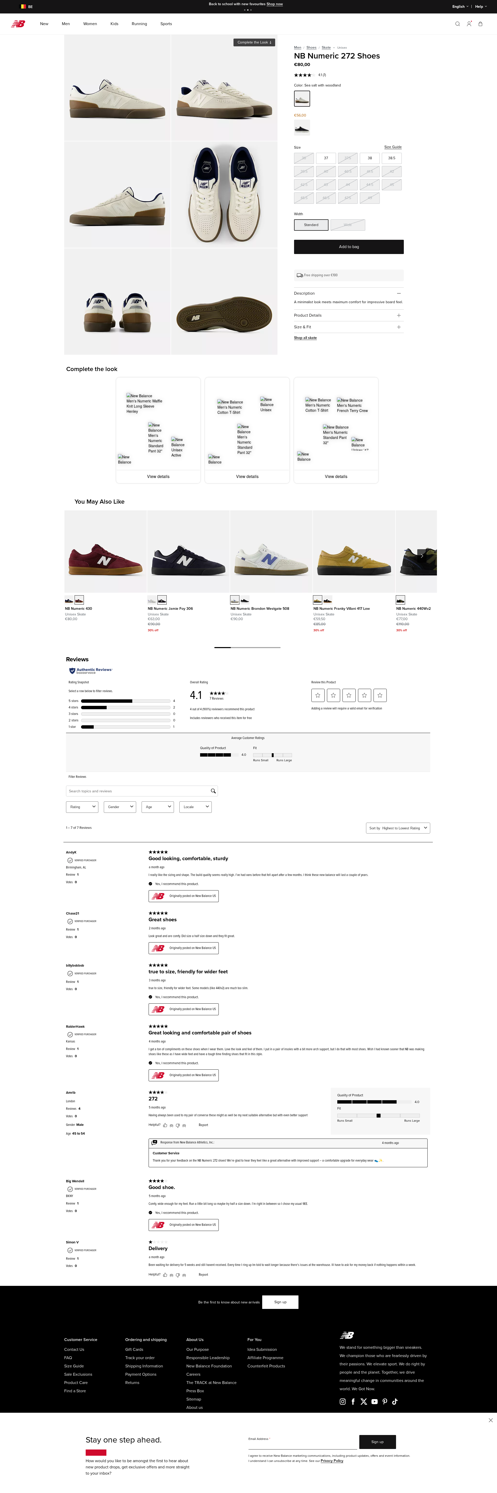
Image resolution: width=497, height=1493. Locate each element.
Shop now (275, 4)
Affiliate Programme (265, 1357)
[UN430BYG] (79, 600)
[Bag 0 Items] (480, 23)
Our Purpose (197, 1349)
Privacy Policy (332, 1461)
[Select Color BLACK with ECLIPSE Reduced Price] (302, 128)
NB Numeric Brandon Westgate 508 (260, 608)
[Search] (458, 24)
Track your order (140, 1357)
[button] (469, 24)
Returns (132, 1382)
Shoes (311, 47)
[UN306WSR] (152, 600)
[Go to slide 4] (272, 648)
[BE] (19, 6)
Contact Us (74, 1349)
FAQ (68, 1357)
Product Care (76, 1382)
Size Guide (393, 147)
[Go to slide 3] (251, 10)
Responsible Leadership (208, 1357)
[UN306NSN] (162, 600)
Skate (326, 47)
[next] (422, 556)
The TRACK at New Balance (211, 1382)
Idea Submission (262, 1349)
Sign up (280, 1302)
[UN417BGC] (328, 600)
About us (194, 1407)
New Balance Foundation (209, 1366)
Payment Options (140, 1374)
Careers (193, 1374)
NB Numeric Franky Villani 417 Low (341, 608)
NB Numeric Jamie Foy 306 (170, 608)
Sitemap (193, 1399)
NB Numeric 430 (78, 608)
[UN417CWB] (317, 600)
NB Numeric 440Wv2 (413, 608)
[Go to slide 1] (245, 10)
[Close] (491, 1420)
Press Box (195, 1391)
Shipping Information (144, 1366)
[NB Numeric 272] (117, 87)
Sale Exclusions (78, 1374)
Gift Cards (134, 1349)
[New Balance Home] (20, 23)
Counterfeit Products (266, 1366)
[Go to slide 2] (248, 10)
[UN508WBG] (235, 600)
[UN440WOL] (400, 600)
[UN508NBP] (245, 600)
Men (297, 47)
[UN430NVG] (69, 600)
